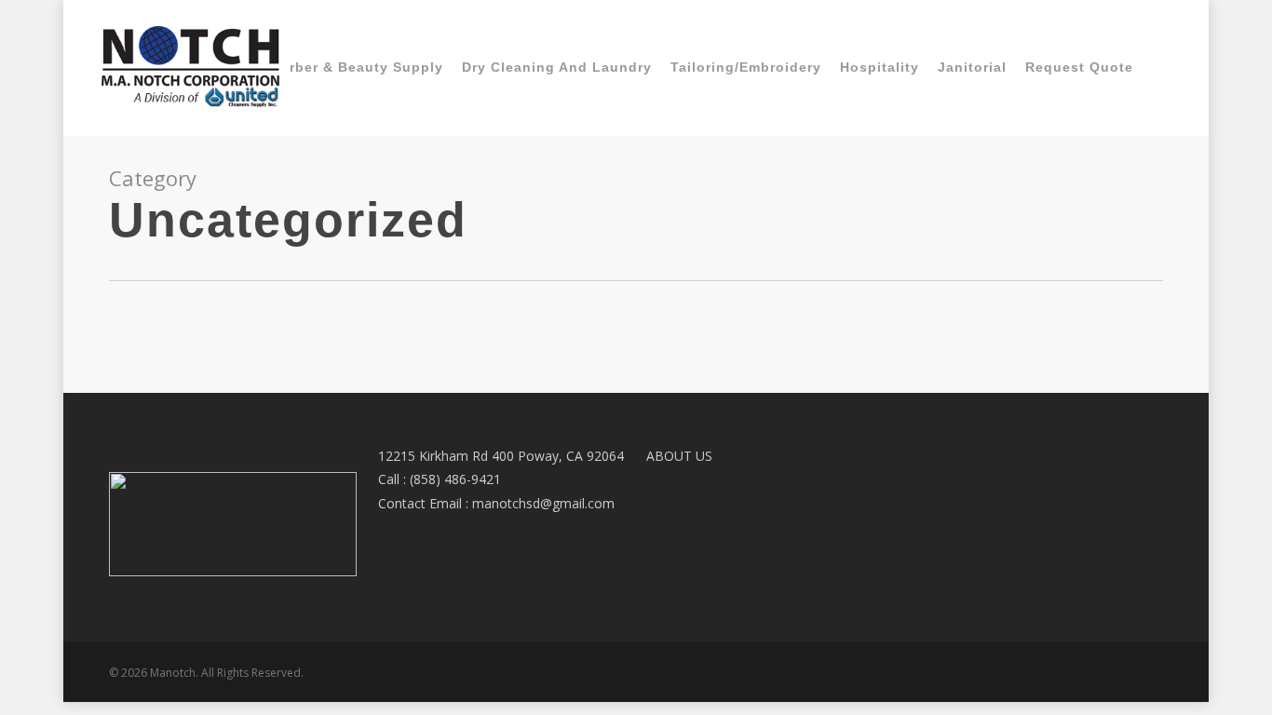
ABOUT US (679, 456)
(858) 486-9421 (455, 479)
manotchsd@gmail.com (543, 503)
